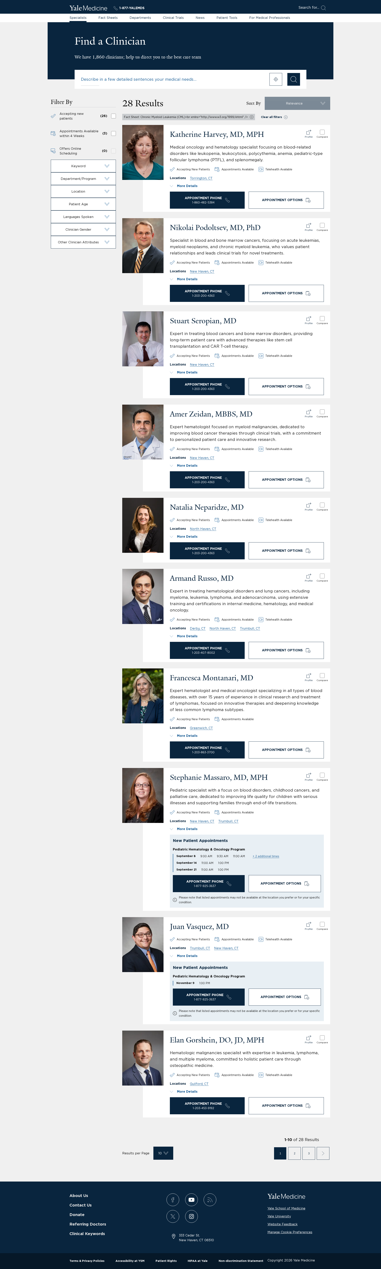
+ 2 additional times (266, 856)
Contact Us (80, 1205)
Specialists (78, 17)
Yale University (279, 1216)
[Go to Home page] (88, 8)
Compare (322, 136)
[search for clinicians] (293, 79)
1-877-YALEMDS (131, 8)
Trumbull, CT (250, 628)
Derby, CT (198, 628)
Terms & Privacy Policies (86, 1261)
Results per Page (135, 1153)
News (200, 17)
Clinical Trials (173, 17)
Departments (140, 17)
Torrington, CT (201, 178)
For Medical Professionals (269, 17)
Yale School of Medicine (286, 1208)
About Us (78, 1196)
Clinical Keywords (87, 1234)
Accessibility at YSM (129, 1261)
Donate (77, 1215)
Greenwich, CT (201, 728)
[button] (83, 166)
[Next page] (323, 1153)
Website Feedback (282, 1224)
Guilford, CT (199, 1084)
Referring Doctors (87, 1224)
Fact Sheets (108, 17)
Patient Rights (166, 1261)
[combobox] (172, 79)
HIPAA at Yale (198, 1261)
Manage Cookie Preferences (289, 1232)
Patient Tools (226, 17)
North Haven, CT (203, 529)
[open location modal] (275, 79)
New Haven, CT (202, 271)
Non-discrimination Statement (241, 1261)
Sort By (253, 103)
